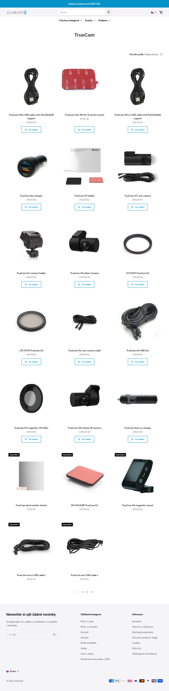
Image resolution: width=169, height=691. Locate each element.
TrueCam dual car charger (137, 427)
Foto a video (87, 653)
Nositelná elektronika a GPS (95, 659)
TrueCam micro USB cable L (31, 575)
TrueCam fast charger (31, 195)
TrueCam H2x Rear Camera (84, 273)
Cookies (136, 642)
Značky (89, 20)
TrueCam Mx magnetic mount (137, 505)
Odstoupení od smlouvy (144, 653)
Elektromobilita (88, 642)
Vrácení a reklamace (142, 626)
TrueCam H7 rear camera (138, 195)
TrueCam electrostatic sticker (31, 505)
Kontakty (136, 621)
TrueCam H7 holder (84, 195)
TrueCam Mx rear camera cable (84, 350)
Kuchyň (85, 632)
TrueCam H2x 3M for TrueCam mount (84, 114)
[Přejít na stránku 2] (92, 592)
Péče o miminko (89, 626)
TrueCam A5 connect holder (31, 273)
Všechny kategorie (69, 20)
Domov (84, 637)
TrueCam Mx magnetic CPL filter (31, 427)
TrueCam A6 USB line (137, 350)
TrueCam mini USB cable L (84, 575)
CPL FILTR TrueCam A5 (31, 350)
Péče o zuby (87, 621)
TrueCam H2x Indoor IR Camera (84, 427)
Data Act (136, 648)
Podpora (102, 20)
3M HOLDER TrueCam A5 (84, 505)
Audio (84, 648)
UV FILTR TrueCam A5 (137, 273)
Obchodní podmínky (142, 632)
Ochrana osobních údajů (144, 637)
